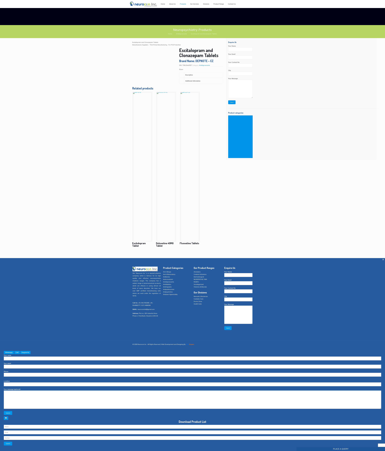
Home (170, 34)
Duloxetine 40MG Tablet (165, 244)
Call (17, 352)
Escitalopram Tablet (139, 244)
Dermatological (233, 147)
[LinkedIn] (236, 344)
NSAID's (230, 152)
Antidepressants (181, 34)
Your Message (233, 78)
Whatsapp (9, 352)
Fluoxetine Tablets (189, 243)
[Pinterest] (238, 344)
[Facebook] (230, 344)
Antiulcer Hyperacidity (235, 139)
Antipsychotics (233, 137)
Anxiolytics (231, 142)
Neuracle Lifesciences (201, 296)
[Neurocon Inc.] (143, 4)
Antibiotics (231, 122)
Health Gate (198, 304)
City (229, 70)
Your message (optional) (12, 389)
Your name (7, 355)
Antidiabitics (232, 129)
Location (7, 381)
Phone (6, 371)
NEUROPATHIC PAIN (234, 149)
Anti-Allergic (232, 117)
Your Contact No (234, 62)
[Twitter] (233, 344)
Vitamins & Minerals (234, 157)
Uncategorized (199, 284)
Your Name (232, 46)
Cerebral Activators (234, 144)
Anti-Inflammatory (234, 119)
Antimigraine (232, 132)
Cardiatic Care (198, 299)
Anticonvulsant (233, 124)
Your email (7, 363)
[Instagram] (241, 344)
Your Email (231, 54)
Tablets (230, 154)
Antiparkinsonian (233, 134)
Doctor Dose (198, 301)
